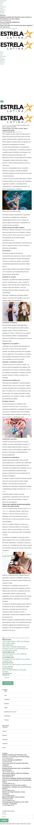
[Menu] (1, 101)
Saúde (1, 8)
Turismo (2, 12)
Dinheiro (2, 11)
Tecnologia (3, 6)
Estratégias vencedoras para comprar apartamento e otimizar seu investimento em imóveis (16, 786)
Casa (1, 3)
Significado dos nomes (10, 711)
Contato (2, 14)
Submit (4, 820)
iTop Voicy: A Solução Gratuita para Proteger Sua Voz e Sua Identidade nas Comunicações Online (15, 648)
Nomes (2, 2)
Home (4, 812)
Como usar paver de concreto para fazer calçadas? (16, 25)
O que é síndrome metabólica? (10, 22)
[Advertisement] (17, 82)
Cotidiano (2, 9)
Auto (1, 5)
